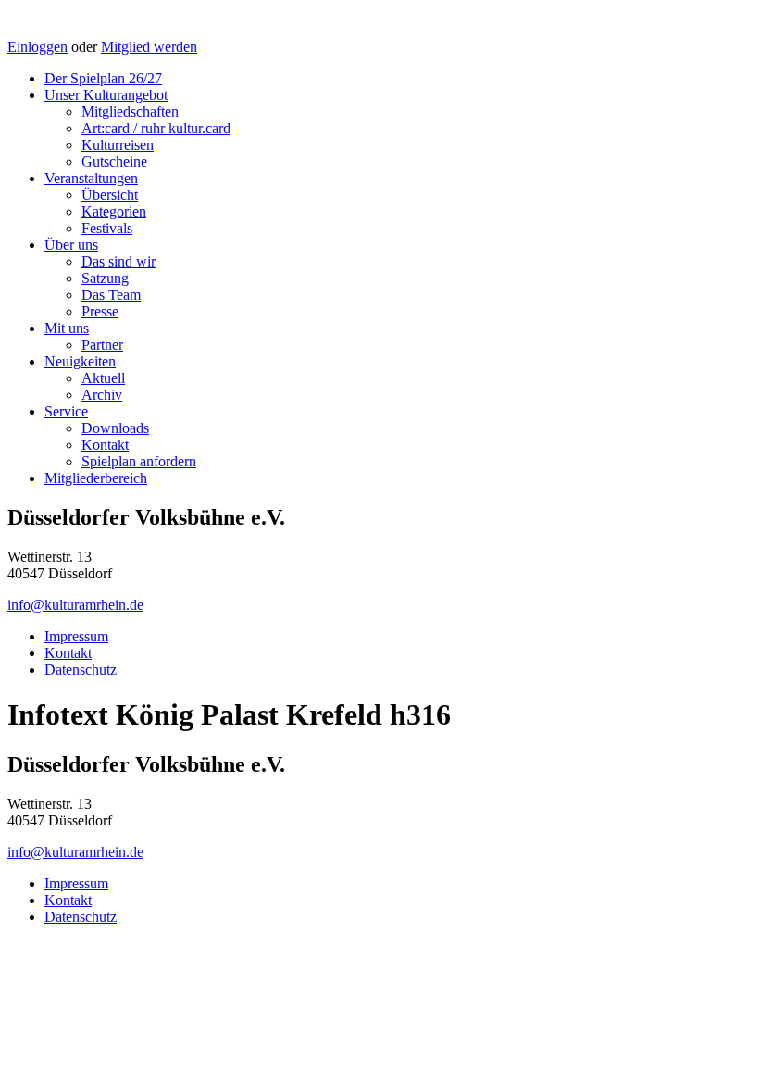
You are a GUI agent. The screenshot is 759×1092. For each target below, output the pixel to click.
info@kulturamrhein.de (75, 605)
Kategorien (113, 211)
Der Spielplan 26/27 (103, 78)
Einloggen (37, 47)
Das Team (111, 295)
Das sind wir (118, 261)
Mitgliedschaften (130, 111)
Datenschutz (80, 669)
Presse (99, 311)
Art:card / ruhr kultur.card (155, 128)
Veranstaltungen (91, 178)
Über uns (71, 245)
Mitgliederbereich (95, 478)
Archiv (101, 395)
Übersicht (109, 195)
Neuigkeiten (80, 361)
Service (66, 411)
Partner (102, 345)
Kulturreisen (117, 145)
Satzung (105, 278)
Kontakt (105, 445)
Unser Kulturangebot (106, 95)
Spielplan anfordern (138, 461)
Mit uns (66, 328)
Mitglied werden (149, 47)
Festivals (106, 228)
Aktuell (103, 378)
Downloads (115, 428)
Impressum (76, 636)
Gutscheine (114, 161)
